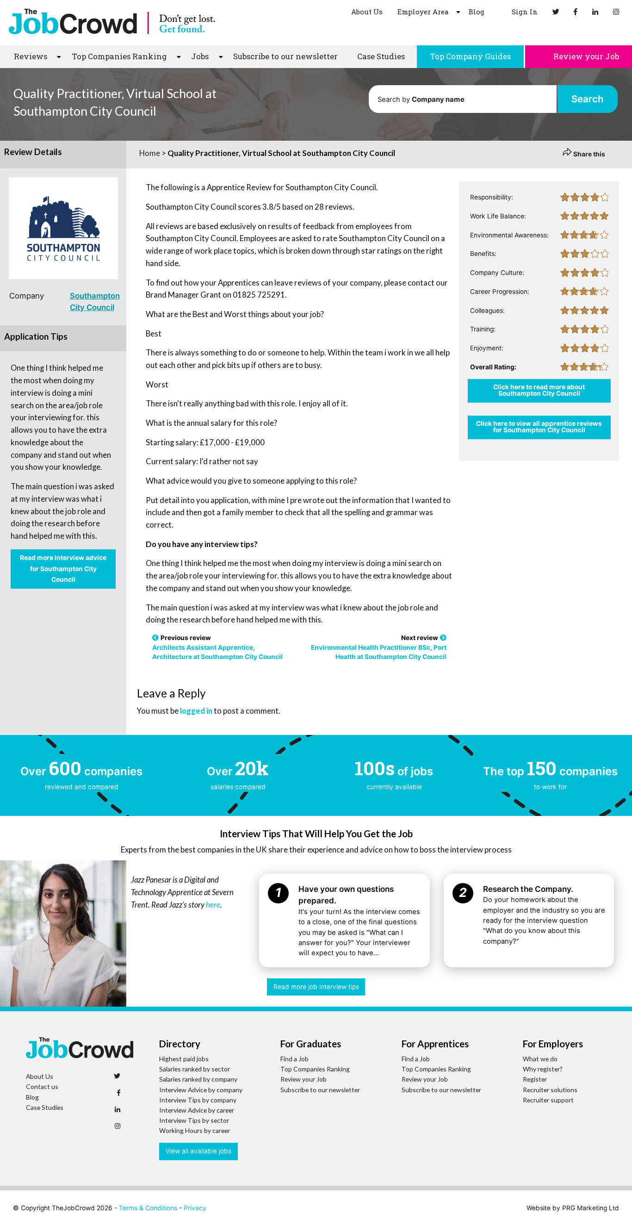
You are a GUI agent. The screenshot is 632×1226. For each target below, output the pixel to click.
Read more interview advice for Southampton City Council (63, 568)
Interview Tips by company (197, 1100)
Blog (476, 11)
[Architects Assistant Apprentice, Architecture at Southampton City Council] (155, 637)
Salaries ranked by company (198, 1079)
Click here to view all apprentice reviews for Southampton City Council (539, 427)
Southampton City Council (95, 301)
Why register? (543, 1069)
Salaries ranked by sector (194, 1069)
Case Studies (381, 56)
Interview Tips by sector (194, 1120)
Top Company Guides (470, 56)
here (213, 904)
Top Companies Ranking (315, 1069)
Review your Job (585, 56)
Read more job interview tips (316, 986)
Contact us (42, 1086)
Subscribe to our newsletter (285, 56)
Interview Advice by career (196, 1110)
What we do (540, 1059)
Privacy (195, 1208)
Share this (588, 154)
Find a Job (294, 1059)
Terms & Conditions (148, 1208)
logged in (196, 711)
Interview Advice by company (200, 1090)
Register (535, 1079)
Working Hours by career (194, 1130)
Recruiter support (548, 1100)
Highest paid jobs (184, 1059)
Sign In (524, 11)
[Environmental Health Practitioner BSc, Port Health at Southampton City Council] (443, 637)
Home (149, 153)
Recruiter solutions (550, 1090)
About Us (367, 11)
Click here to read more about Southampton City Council (539, 390)
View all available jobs (198, 1151)
